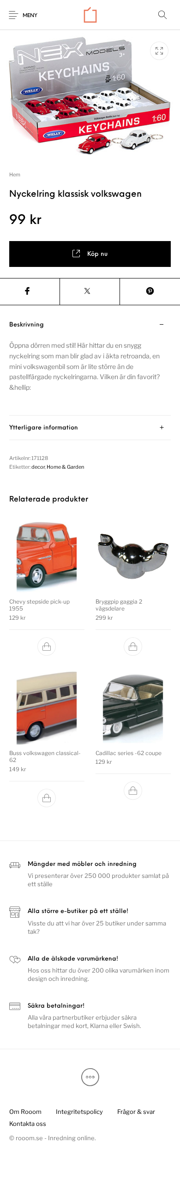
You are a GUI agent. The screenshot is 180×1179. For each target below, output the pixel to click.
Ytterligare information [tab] (43, 428)
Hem (14, 174)
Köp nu (97, 254)
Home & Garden (65, 467)
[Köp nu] (47, 646)
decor (38, 467)
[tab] (90, 364)
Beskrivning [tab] (26, 325)
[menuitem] (25, 1112)
